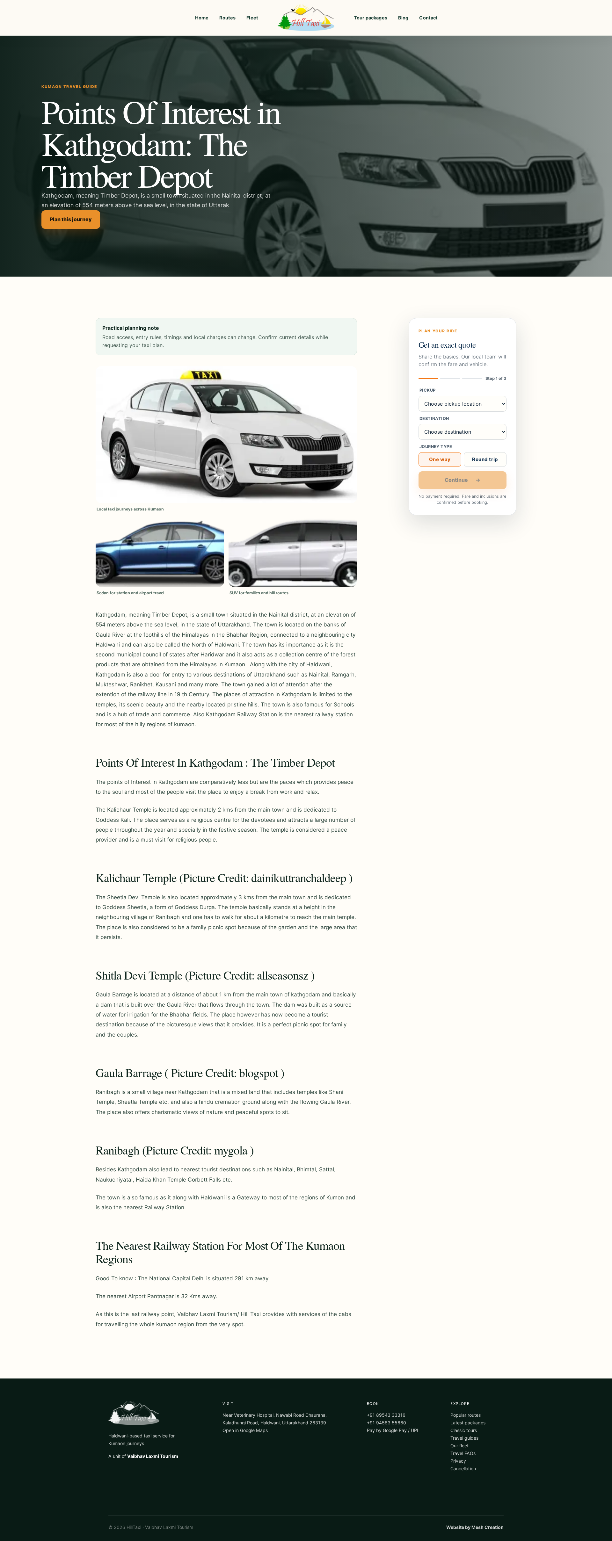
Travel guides (464, 1438)
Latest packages (467, 1422)
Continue (462, 480)
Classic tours (463, 1430)
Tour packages (370, 17)
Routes (227, 17)
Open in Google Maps (245, 1430)
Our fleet (459, 1445)
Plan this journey (71, 219)
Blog (403, 17)
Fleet (252, 17)
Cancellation (463, 1468)
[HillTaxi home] (306, 17)
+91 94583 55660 (386, 1422)
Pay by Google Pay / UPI (392, 1430)
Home (202, 17)
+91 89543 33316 (386, 1415)
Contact (428, 17)
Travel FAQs (463, 1453)
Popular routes (465, 1415)
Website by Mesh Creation (475, 1527)
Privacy (458, 1461)
